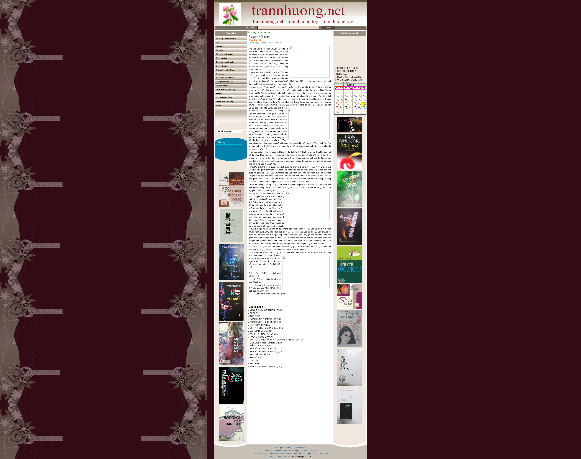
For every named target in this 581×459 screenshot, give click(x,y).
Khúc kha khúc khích (225, 78)
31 (341, 112)
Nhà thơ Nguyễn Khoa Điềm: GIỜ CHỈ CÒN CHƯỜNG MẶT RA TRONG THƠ (349, 47)
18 (346, 104)
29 (364, 107)
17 (341, 104)
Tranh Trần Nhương (224, 101)
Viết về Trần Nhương (225, 70)
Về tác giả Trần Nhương (226, 38)
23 (337, 107)
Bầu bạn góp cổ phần (225, 62)
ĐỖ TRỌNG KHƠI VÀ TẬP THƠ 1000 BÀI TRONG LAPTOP (277, 340)
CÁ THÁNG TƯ (344, 77)
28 (359, 107)
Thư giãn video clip (224, 82)
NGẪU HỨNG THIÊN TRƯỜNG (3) (265, 322)
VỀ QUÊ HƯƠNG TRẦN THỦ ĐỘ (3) (266, 310)
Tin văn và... (221, 58)
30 (337, 112)
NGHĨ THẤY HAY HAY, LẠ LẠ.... (264, 334)
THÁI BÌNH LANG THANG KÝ (263, 349)
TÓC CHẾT (255, 316)
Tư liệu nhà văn (223, 85)
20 (355, 104)
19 (350, 104)
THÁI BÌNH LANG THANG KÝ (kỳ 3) (266, 366)
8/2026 (350, 85)
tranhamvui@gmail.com (300, 456)
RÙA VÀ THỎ (256, 357)
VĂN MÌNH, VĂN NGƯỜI (261, 331)
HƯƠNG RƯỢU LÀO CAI (261, 337)
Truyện (219, 46)
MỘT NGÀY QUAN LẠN (260, 325)
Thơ (218, 42)
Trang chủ (231, 33)
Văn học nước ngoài (224, 54)
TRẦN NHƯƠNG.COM (347, 68)
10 (341, 100)
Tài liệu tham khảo (224, 97)
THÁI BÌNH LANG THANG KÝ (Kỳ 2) (266, 351)
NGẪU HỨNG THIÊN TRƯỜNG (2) (265, 319)
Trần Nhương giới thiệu (226, 89)
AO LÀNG (254, 363)
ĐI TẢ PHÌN (255, 313)
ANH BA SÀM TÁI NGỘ (347, 59)
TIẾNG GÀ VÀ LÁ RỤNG (261, 346)
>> (362, 85)
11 (346, 100)
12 (350, 100)
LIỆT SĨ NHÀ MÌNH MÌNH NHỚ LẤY (266, 343)
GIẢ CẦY (254, 360)
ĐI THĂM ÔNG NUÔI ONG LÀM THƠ (266, 328)
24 (341, 107)
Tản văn (219, 50)
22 (364, 104)
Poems (219, 93)
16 (337, 104)
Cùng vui (220, 74)
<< (338, 85)
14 (359, 100)
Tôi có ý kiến (221, 66)
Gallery (219, 105)
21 (359, 104)
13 (355, 100)
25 (346, 107)
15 (364, 100)
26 (350, 107)
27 (355, 107)
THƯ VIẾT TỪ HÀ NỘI (260, 354)
